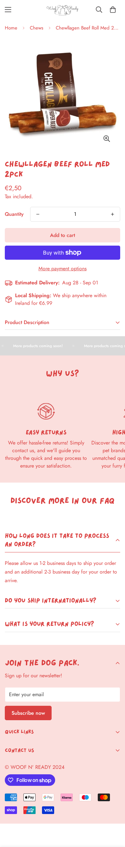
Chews (36, 27)
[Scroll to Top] (113, 813)
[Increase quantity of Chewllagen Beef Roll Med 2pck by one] (112, 214)
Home (11, 27)
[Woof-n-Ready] (62, 10)
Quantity (14, 214)
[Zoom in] (106, 138)
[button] (112, 9)
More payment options (62, 268)
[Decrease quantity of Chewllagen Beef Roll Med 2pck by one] (37, 214)
